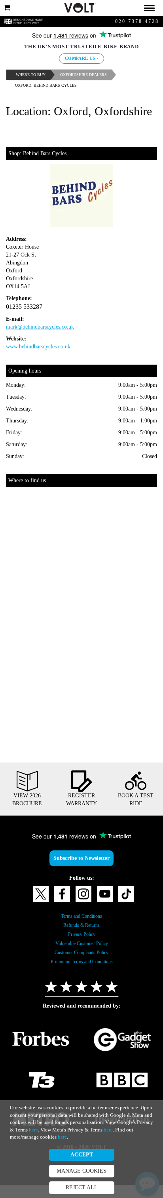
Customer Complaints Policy (81, 965)
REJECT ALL (81, 1187)
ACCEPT (81, 1155)
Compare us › (82, 58)
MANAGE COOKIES (81, 1171)
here (145, 1122)
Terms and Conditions (81, 929)
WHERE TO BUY (32, 74)
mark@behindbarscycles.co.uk (47, 340)
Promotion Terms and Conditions (81, 974)
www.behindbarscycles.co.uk (45, 360)
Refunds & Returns (81, 938)
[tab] (81, 8)
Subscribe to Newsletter (81, 871)
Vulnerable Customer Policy (81, 956)
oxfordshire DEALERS (89, 74)
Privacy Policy (81, 947)
